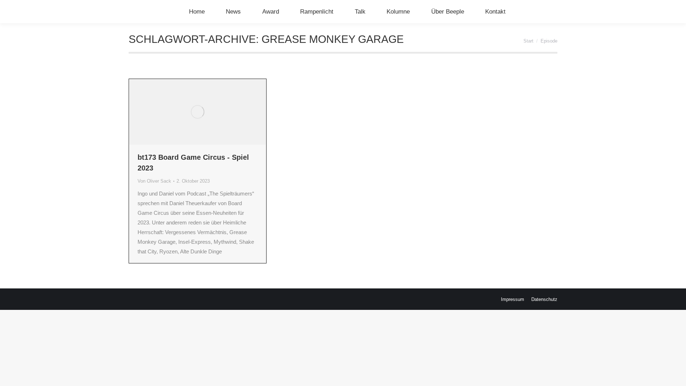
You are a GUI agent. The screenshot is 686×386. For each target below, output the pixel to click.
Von (154, 181)
